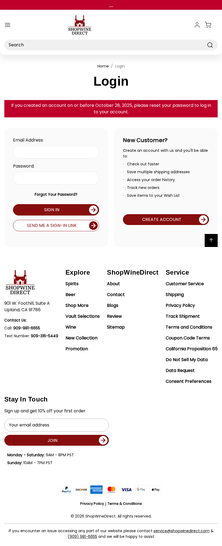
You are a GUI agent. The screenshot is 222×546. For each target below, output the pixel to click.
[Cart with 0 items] (211, 25)
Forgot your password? (56, 194)
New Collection (81, 338)
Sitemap (116, 327)
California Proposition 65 (192, 349)
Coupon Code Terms (188, 338)
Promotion (77, 349)
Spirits (72, 284)
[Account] (197, 25)
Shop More (77, 305)
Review (114, 316)
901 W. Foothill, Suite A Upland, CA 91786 (27, 306)
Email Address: (28, 140)
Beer (71, 294)
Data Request (180, 370)
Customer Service (185, 284)
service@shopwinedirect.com (182, 531)
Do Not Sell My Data (187, 359)
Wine (71, 327)
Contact (116, 294)
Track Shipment (183, 316)
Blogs (112, 305)
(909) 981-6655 (82, 536)
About (113, 284)
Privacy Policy (180, 305)
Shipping (175, 294)
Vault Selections (83, 316)
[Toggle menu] (7, 25)
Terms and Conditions (189, 327)
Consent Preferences (188, 381)
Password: (23, 166)
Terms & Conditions (124, 503)
